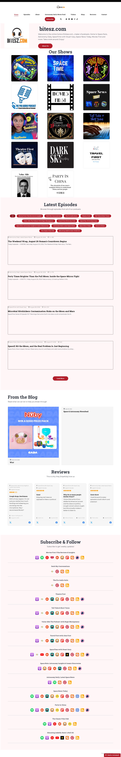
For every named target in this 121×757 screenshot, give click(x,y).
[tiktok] (77, 19)
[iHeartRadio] (52, 559)
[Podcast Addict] (72, 559)
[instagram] (74, 19)
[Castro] (52, 600)
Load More (60, 378)
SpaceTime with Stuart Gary (45, 485)
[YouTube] (42, 656)
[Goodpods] (57, 697)
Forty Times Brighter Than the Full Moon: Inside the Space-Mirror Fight (43, 276)
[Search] (61, 19)
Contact (104, 14)
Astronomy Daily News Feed (55, 14)
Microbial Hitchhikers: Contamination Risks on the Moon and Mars (41, 311)
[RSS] (82, 559)
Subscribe (49, 19)
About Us (45, 46)
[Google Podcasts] (52, 573)
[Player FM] (57, 573)
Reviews (93, 14)
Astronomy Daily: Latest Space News (101, 485)
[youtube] (71, 19)
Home (16, 14)
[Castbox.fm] (57, 559)
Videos (73, 14)
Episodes (27, 14)
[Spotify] (42, 559)
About (37, 14)
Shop (83, 14)
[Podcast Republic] (77, 697)
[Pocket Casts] (67, 559)
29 (45, 307)
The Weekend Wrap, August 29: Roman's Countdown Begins (37, 241)
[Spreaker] (67, 656)
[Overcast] (62, 559)
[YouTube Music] (47, 559)
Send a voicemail (113, 755)
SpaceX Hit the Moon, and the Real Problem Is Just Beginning (38, 346)
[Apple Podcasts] (37, 559)
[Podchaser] (77, 559)
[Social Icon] (66, 19)
